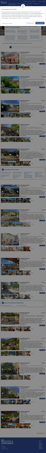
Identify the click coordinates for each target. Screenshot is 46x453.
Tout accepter (40, 23)
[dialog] (23, 16)
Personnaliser (30, 23)
